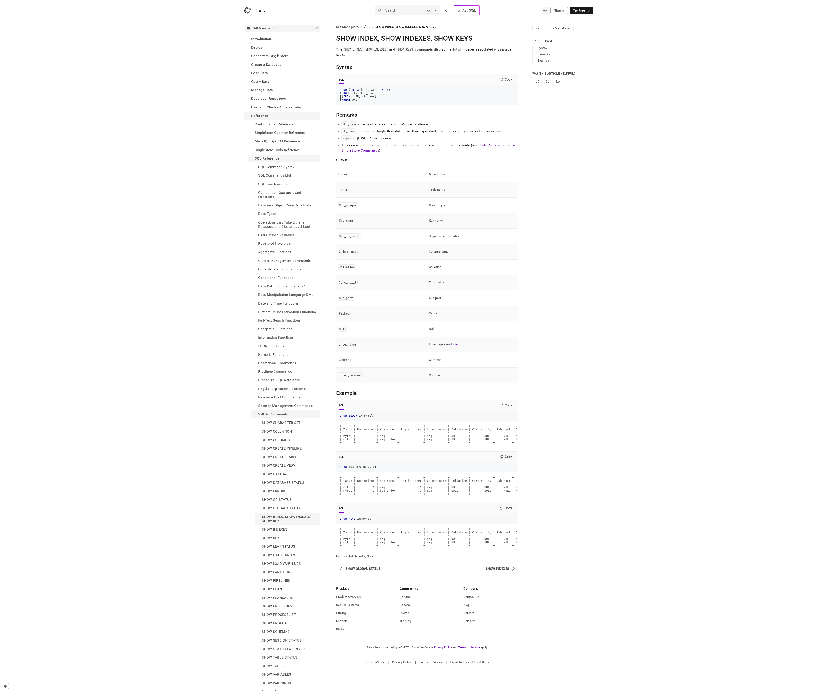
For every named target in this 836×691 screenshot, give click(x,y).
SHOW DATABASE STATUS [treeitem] (283, 482)
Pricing (341, 613)
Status (341, 629)
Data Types (267, 214)
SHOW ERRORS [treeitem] (274, 491)
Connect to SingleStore (270, 56)
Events (404, 613)
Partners (469, 621)
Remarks (544, 54)
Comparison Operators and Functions (279, 194)
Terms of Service (469, 647)
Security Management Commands (285, 406)
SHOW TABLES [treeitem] (274, 666)
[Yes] (537, 81)
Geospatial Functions (275, 329)
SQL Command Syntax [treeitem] (276, 167)
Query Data (260, 81)
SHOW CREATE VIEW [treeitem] (278, 465)
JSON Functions (271, 346)
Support (341, 621)
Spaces (405, 605)
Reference (259, 116)
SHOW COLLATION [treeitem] (277, 431)
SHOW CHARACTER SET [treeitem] (281, 423)
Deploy (256, 47)
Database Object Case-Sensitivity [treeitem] (284, 205)
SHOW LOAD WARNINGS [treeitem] (281, 563)
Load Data (259, 73)
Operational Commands (277, 363)
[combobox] (545, 10)
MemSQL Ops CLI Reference (277, 141)
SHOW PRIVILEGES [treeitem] (277, 606)
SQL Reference (267, 158)
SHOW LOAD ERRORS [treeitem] (279, 555)
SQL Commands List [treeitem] (274, 175)
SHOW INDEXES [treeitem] (274, 529)
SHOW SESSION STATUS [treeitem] (282, 640)
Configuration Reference (274, 124)
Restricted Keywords (274, 243)
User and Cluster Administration (277, 107)
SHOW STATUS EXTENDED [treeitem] (283, 649)
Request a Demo (347, 605)
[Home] (254, 10)
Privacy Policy (443, 647)
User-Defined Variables (276, 235)
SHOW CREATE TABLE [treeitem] (279, 457)
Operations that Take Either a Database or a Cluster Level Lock (284, 224)
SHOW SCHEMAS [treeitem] (276, 632)
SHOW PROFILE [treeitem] (274, 623)
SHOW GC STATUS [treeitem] (277, 499)
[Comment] (558, 81)
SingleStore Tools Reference (277, 150)
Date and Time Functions (278, 303)
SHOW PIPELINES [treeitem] (276, 580)
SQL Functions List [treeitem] (273, 184)
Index (454, 344)
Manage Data (262, 90)
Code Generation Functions (280, 269)
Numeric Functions (273, 354)
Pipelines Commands (275, 371)
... (368, 27)
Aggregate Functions (274, 252)
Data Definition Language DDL (282, 286)
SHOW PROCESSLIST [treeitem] (279, 615)
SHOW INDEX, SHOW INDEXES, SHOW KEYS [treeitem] (287, 519)
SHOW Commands (273, 414)
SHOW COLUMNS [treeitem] (276, 440)
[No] (548, 81)
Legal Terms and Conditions (469, 662)
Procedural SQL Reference (279, 380)
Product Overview (348, 596)
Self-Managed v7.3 (349, 27)
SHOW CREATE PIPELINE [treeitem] (282, 448)
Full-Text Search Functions (279, 320)
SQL (341, 79)
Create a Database (266, 64)
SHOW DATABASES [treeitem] (277, 474)
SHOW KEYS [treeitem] (272, 538)
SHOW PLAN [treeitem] (272, 589)
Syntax (543, 48)
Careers (468, 613)
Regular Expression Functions (282, 389)
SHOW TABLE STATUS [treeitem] (279, 657)
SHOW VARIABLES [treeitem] (276, 674)
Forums (405, 596)
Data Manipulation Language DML (286, 295)
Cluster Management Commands (284, 260)
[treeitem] (282, 39)
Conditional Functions (275, 278)
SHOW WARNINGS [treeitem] (276, 683)
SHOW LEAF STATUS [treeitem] (278, 546)
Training (405, 621)
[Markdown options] (538, 28)
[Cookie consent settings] (5, 686)
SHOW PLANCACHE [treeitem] (277, 598)
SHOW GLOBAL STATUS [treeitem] (281, 508)
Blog (466, 605)
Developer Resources (268, 98)
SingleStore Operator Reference (280, 133)
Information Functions (276, 337)
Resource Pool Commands (279, 397)
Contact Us (471, 596)
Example (544, 60)
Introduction (261, 39)
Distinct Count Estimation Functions (287, 312)
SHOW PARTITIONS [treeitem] (277, 572)
